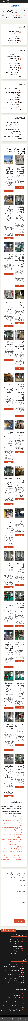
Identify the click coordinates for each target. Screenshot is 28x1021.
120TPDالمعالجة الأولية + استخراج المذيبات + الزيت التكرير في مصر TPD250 (13, 104)
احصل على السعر (20, 188)
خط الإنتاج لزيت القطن (14, 67)
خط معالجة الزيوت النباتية (14, 40)
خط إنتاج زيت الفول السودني (13, 56)
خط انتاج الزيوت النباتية (14, 38)
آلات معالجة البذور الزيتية (14, 31)
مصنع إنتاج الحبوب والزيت (14, 42)
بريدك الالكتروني (20, 891)
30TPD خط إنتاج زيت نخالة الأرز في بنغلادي (13, 982)
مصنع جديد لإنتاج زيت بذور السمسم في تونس (11, 1010)
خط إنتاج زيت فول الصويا (14, 69)
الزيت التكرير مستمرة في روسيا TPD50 (13, 964)
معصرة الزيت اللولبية (15, 65)
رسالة (23, 902)
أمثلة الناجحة (17, 36)
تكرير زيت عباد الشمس (14, 54)
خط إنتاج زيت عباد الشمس (14, 70)
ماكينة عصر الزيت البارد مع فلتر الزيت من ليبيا (11, 851)
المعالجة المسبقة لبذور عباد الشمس (11, 72)
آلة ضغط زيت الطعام (15, 34)
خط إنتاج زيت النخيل (15, 60)
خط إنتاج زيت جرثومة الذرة (14, 63)
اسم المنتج (22, 880)
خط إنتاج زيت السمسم (15, 58)
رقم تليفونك (22, 896)
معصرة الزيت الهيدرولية (14, 61)
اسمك (23, 885)
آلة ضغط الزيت (16, 33)
